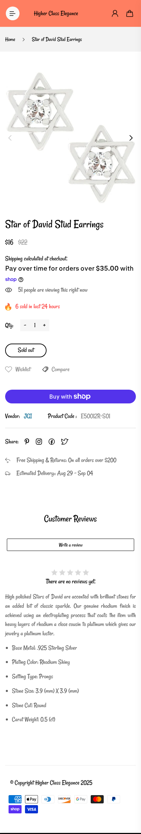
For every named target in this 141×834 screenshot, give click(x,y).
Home (10, 39)
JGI (28, 416)
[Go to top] (129, 799)
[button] (10, 138)
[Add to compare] (45, 369)
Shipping (14, 258)
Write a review (70, 545)
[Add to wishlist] (8, 369)
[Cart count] (130, 13)
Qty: (9, 325)
